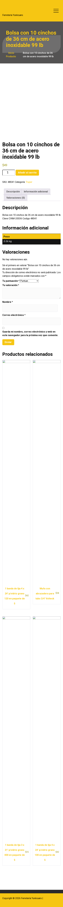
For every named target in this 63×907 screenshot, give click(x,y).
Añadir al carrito (27, 172)
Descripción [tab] (13, 191)
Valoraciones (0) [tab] (15, 197)
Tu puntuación (10, 281)
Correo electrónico (13, 315)
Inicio (11, 53)
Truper (29, 182)
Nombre (7, 302)
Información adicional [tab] (36, 191)
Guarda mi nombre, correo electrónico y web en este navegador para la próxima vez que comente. (30, 333)
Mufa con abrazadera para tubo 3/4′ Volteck (44, 593)
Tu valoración (10, 285)
